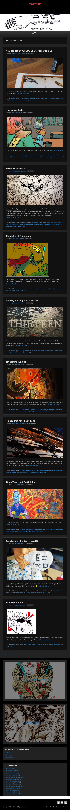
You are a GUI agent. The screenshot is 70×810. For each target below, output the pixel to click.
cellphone (33, 155)
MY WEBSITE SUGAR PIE (35, 679)
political (32, 224)
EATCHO (35, 4)
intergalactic (13, 157)
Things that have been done (20, 420)
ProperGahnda (47, 224)
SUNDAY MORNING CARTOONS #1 (15, 777)
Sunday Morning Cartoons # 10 (13, 775)
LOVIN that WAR (14, 602)
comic (42, 98)
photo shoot (44, 350)
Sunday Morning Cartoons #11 (22, 541)
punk (61, 224)
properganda (55, 224)
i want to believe (55, 155)
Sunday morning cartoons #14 (13, 784)
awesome (28, 470)
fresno (59, 222)
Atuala (23, 529)
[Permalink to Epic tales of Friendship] (27, 277)
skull (7, 226)
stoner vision (39, 157)
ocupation (45, 644)
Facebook (58, 802)
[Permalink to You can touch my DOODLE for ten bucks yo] (35, 89)
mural (7, 411)
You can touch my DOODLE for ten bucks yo (29, 50)
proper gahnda (39, 224)
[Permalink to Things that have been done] (35, 459)
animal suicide (23, 591)
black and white (38, 222)
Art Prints (24, 98)
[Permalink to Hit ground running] (35, 400)
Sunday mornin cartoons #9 (12, 773)
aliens (21, 155)
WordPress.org (9, 757)
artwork (24, 350)
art (20, 98)
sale (7, 100)
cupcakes (41, 288)
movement (27, 224)
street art (25, 531)
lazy (52, 591)
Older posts (7, 654)
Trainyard (26, 472)
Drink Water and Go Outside (20, 482)
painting (16, 411)
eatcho (23, 53)
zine (16, 226)
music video (57, 591)
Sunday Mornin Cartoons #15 (13, 770)
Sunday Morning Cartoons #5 (13, 790)
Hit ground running (16, 361)
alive (24, 222)
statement (12, 226)
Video (17, 352)
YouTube (62, 802)
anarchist (28, 222)
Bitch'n (28, 409)
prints (62, 98)
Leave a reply (30, 53)
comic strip (44, 155)
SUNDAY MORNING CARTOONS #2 (15, 786)
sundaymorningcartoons (50, 157)
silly (24, 157)
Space (27, 157)
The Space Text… (15, 109)
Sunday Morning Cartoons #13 (22, 300)
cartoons (37, 98)
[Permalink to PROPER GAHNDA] (35, 206)
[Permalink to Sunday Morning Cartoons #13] (35, 338)
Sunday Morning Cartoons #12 (13, 781)
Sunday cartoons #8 (11, 768)
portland (35, 411)
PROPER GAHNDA (16, 168)
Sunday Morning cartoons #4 (13, 788)
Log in (7, 752)
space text (32, 157)
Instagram (65, 802)
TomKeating (57, 644)
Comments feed (10, 755)
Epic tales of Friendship (18, 236)
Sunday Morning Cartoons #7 (13, 793)
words (19, 100)
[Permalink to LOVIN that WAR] (21, 635)
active (21, 222)
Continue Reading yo (23, 93)
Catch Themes (63, 807)
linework (57, 98)
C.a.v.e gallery (31, 98)
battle (21, 288)
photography (29, 411)
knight (7, 290)
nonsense (20, 157)
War (62, 644)
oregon (57, 470)
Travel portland (13, 100)
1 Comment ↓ (29, 112)
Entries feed (9, 754)
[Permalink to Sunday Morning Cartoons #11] (35, 581)
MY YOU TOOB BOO (35, 722)
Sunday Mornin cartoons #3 (12, 772)
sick (49, 350)
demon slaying (49, 288)
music (11, 411)
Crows (37, 470)
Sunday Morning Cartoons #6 (13, 792)
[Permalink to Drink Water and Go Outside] (35, 520)
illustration (52, 98)
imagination (15, 224)
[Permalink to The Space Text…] (35, 148)
